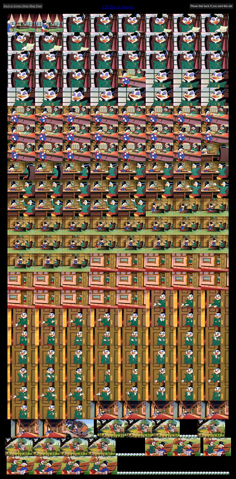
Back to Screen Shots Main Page (23, 6)
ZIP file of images (118, 6)
